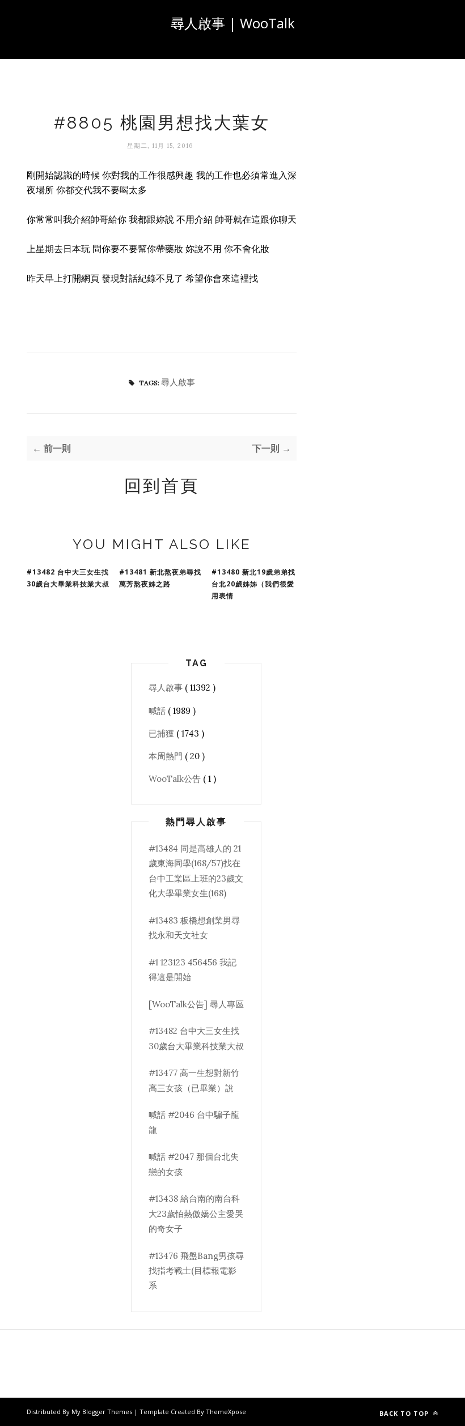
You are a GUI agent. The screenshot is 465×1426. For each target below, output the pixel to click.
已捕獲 (162, 733)
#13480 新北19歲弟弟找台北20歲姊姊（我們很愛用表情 (253, 584)
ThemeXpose (226, 1411)
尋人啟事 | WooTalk (233, 23)
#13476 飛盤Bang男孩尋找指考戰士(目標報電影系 (196, 1270)
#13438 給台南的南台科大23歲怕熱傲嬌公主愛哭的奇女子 (196, 1213)
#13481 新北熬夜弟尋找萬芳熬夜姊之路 (160, 578)
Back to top (405, 1413)
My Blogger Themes (102, 1411)
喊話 (158, 710)
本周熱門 (167, 756)
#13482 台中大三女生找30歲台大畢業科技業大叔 (68, 578)
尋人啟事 (178, 382)
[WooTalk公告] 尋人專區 (196, 1004)
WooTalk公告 (176, 778)
